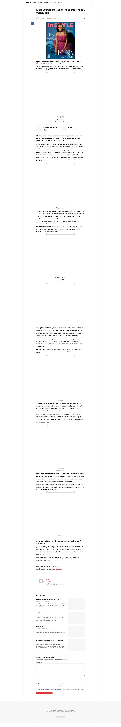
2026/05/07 (46, 130)
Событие (46, 2)
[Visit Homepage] (28, 2)
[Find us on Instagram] (60, 717)
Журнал (60, 2)
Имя (37, 678)
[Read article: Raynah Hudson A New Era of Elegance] (39, 129)
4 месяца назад (45, 601)
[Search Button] (95, 2)
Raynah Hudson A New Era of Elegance (48, 599)
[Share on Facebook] (32, 23)
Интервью (40, 2)
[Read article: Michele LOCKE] (76, 631)
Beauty (50, 2)
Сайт (62, 683)
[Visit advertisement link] (60, 574)
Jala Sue (70, 127)
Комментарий (40, 662)
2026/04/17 (71, 129)
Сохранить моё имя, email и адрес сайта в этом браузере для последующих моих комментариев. (61, 689)
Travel (55, 2)
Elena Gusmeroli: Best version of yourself (49, 640)
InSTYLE (42, 18)
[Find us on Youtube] (63, 717)
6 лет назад (48, 18)
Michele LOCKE (41, 626)
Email (38, 683)
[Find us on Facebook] (57, 717)
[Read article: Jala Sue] (64, 129)
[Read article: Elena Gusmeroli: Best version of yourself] (76, 645)
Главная (34, 2)
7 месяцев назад (45, 628)
